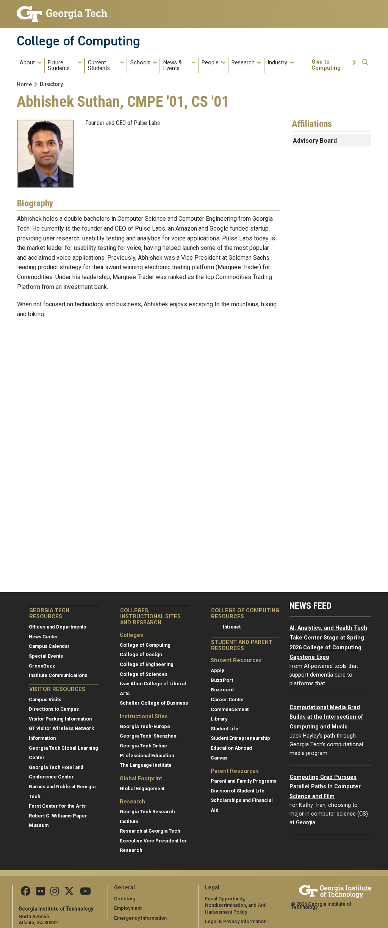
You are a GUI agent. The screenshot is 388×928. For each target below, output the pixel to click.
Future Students (59, 65)
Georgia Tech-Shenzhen (148, 736)
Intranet (232, 627)
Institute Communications (58, 675)
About (27, 62)
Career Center (227, 699)
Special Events (46, 656)
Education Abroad (231, 748)
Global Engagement (142, 788)
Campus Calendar (49, 646)
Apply (217, 670)
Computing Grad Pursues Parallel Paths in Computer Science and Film (325, 787)
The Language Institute (146, 765)
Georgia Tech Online (143, 746)
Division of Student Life (237, 791)
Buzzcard (222, 689)
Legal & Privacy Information (235, 921)
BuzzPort (222, 680)
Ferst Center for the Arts (57, 806)
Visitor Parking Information (60, 719)
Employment (128, 908)
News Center (43, 636)
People (210, 62)
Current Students (99, 65)
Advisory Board (315, 140)
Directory (51, 84)
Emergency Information (140, 918)
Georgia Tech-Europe (145, 726)
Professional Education (147, 755)
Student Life (224, 728)
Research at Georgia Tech (150, 831)
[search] (365, 65)
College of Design (141, 654)
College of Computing (78, 41)
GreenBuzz (42, 666)
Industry (277, 62)
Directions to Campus (54, 709)
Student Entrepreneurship (240, 738)
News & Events (172, 65)
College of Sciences (143, 674)
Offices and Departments (57, 627)
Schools (140, 62)
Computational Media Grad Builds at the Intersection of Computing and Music (326, 717)
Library (219, 719)
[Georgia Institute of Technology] (63, 10)
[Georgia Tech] (335, 890)
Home (24, 84)
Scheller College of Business (154, 703)
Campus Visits (45, 699)
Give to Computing (326, 65)
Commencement (230, 709)
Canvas (219, 758)
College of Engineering (147, 664)
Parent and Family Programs (243, 781)
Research (243, 62)
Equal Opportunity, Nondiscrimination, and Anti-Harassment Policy (236, 905)
